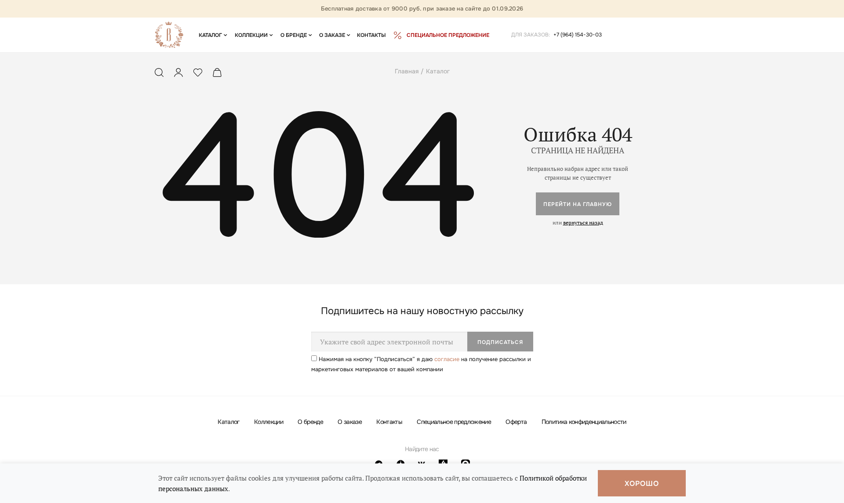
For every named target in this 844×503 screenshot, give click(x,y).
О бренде (310, 422)
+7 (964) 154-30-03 (577, 34)
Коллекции (268, 422)
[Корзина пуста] (217, 74)
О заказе (350, 422)
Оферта (516, 422)
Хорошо (642, 483)
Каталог (228, 422)
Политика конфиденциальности (584, 422)
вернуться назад (583, 222)
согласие (446, 359)
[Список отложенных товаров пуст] (197, 74)
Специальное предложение (454, 422)
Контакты (389, 422)
